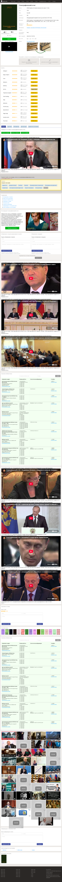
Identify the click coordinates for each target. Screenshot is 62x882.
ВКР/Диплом (37, 27)
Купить (9, 39)
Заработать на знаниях (33, 126)
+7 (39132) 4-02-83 (54, 458)
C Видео (54, 1)
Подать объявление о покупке (8, 237)
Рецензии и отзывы (7, 201)
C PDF (49, 1)
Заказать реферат (6, 132)
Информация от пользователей (9, 205)
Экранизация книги (9, 51)
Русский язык (48, 869)
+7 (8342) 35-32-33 (54, 447)
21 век (36, 1)
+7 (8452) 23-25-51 (54, 411)
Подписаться (38, 257)
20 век (31, 1)
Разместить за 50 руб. (6, 250)
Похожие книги (6, 202)
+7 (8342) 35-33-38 (54, 448)
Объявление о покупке (8, 197)
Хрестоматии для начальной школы (52, 875)
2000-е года (33, 870)
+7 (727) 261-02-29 (54, 388)
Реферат (28, 27)
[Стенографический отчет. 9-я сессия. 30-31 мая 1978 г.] (15, 632)
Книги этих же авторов (8, 198)
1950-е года (18, 872)
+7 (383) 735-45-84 (54, 422)
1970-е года (18, 875)
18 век (23, 1)
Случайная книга (42, 1)
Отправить (40, 624)
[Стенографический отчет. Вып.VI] (54, 632)
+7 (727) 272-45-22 (54, 389)
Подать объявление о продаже (39, 237)
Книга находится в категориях (9, 207)
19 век (27, 1)
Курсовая (33, 27)
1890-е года (3, 872)
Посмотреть (34, 70)
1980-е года (18, 876)
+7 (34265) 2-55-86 (54, 430)
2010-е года (33, 872)
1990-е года (33, 869)
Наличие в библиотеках (8, 199)
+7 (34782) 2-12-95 (54, 439)
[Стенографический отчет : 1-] (11, 632)
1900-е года (3, 873)
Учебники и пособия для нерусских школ (53, 870)
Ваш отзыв (3, 609)
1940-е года (18, 870)
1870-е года (3, 869)
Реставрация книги (31, 41)
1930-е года (18, 869)
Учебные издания (49, 872)
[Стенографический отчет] (3, 632)
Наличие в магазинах (7, 204)
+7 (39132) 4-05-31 (54, 457)
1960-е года (18, 873)
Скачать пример (25, 132)
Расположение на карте (6, 386)
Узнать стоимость (15, 132)
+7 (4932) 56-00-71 (54, 667)
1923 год (4, 850)
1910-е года (3, 875)
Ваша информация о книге (7, 831)
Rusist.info (5, 1)
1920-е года (19, 850)
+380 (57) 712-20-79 (54, 381)
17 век (18, 1)
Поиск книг (13, 1)
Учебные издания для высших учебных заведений (53, 877)
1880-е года (3, 870)
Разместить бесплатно (37, 250)
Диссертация (43, 27)
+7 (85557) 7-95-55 (54, 395)
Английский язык (49, 873)
